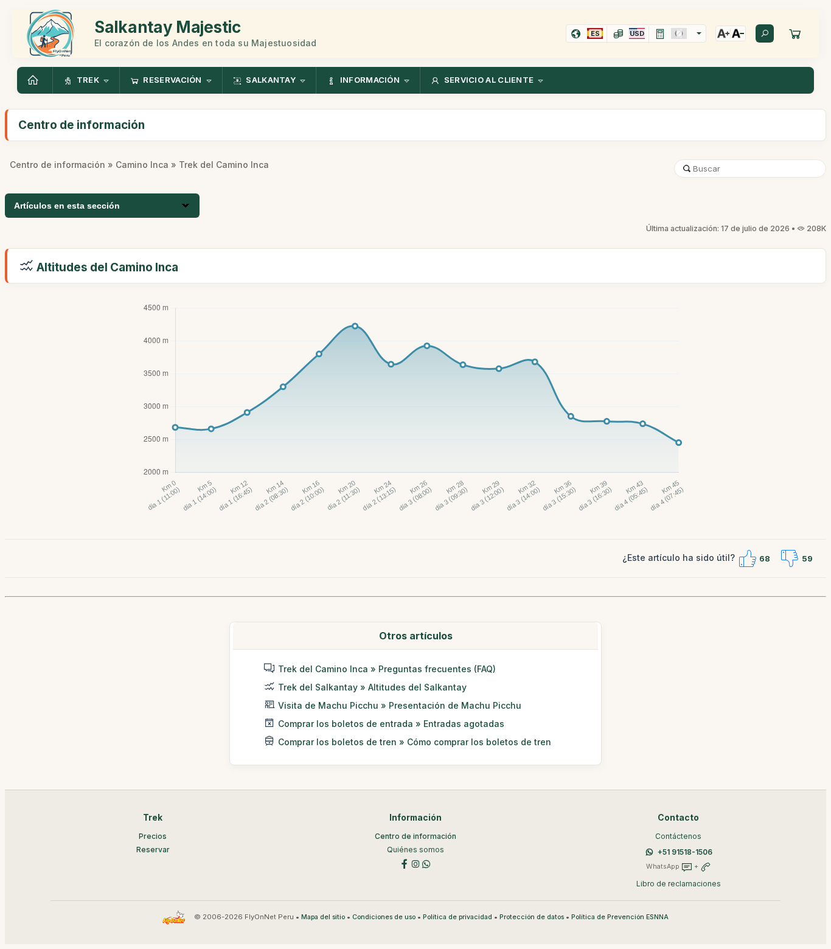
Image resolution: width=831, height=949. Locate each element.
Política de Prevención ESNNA (620, 917)
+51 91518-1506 (685, 852)
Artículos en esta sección (67, 205)
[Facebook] (404, 862)
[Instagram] (415, 862)
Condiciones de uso (383, 917)
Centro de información (57, 164)
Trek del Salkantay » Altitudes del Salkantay (372, 687)
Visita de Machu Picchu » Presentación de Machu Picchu (399, 705)
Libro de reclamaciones (678, 883)
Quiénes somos (415, 849)
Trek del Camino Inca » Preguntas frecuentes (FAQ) (387, 669)
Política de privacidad (457, 917)
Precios (153, 836)
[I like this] (747, 558)
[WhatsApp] (426, 862)
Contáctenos (678, 836)
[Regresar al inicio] (34, 80)
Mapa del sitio (323, 917)
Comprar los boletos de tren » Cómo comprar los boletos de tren (414, 742)
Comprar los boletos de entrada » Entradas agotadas (391, 723)
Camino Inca (142, 164)
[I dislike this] (789, 558)
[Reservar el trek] (795, 33)
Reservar (153, 849)
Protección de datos (531, 917)
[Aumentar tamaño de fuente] (723, 33)
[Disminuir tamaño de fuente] (738, 33)
